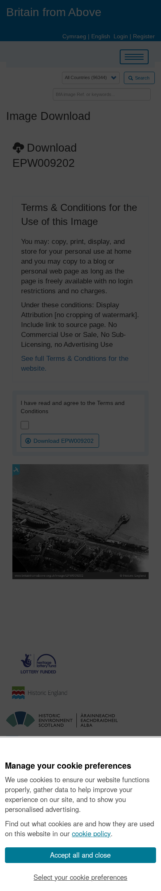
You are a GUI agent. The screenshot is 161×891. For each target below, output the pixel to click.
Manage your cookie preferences (68, 765)
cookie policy (91, 833)
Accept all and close (80, 855)
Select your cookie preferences (80, 877)
